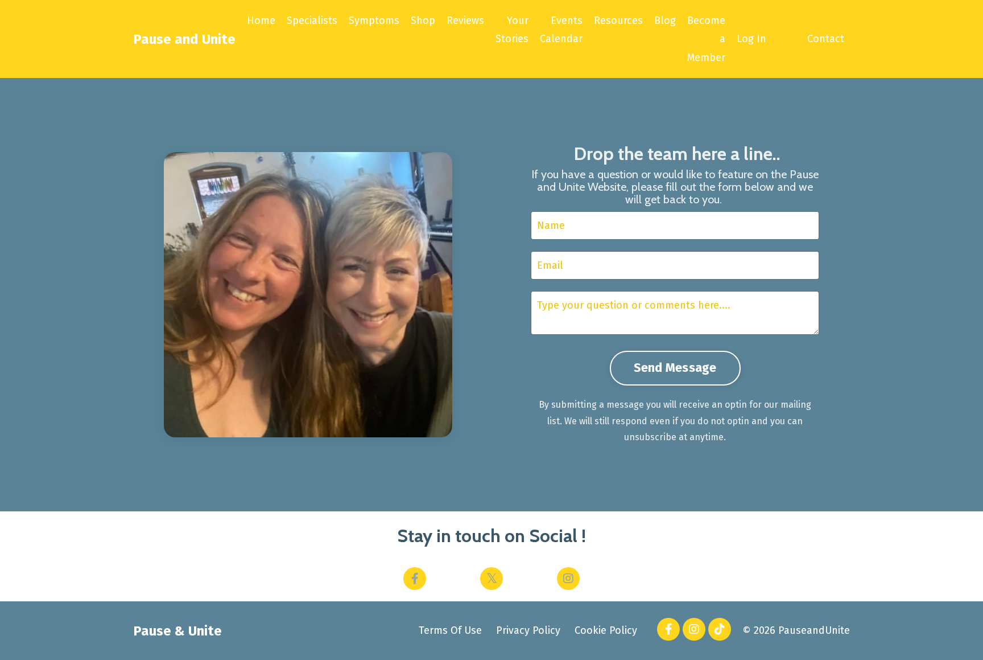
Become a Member (706, 39)
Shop (423, 20)
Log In (751, 38)
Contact (825, 38)
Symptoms (374, 20)
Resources (618, 20)
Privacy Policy (528, 630)
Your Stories (511, 29)
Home (261, 20)
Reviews (465, 20)
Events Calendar (561, 29)
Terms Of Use (450, 630)
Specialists (312, 20)
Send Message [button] (675, 367)
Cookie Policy (606, 630)
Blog (665, 20)
